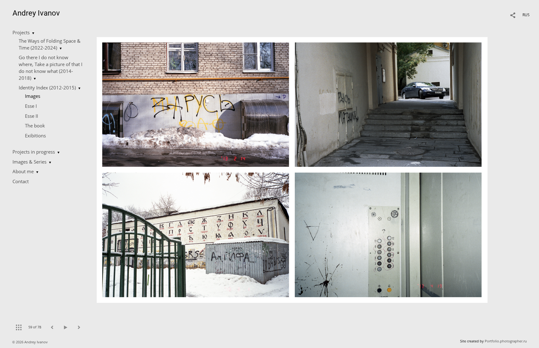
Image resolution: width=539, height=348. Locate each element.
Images (32, 96)
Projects (21, 32)
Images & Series (29, 162)
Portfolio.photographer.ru (506, 341)
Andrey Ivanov (36, 13)
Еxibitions (35, 135)
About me (23, 171)
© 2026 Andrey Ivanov (30, 342)
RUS (526, 14)
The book (35, 125)
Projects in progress (33, 152)
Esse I (31, 106)
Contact (20, 181)
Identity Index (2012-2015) (47, 87)
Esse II (31, 116)
